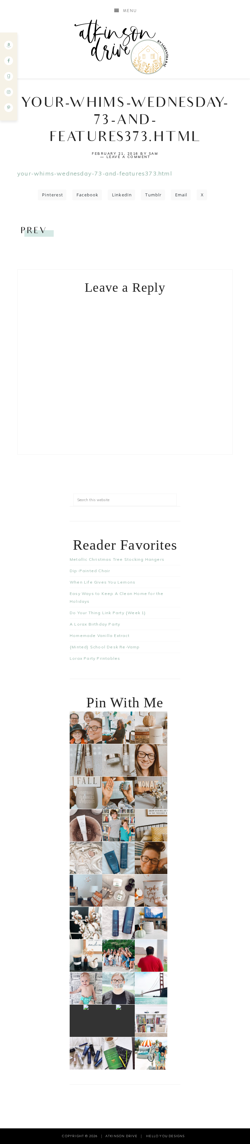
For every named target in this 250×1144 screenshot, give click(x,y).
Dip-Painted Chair (90, 570)
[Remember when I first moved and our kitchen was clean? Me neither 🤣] (86, 1021)
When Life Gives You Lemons (102, 582)
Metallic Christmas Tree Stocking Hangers (117, 559)
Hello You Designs (165, 1136)
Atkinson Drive (124, 46)
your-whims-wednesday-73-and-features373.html (94, 173)
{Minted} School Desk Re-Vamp (105, 646)
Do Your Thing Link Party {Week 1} (108, 612)
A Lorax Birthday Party (95, 624)
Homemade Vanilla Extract (100, 635)
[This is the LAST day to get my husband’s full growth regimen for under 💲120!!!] (118, 923)
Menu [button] (130, 11)
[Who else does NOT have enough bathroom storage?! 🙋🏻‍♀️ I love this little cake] (118, 1021)
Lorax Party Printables (95, 658)
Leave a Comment (128, 157)
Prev (34, 231)
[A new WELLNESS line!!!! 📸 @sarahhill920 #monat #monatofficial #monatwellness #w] (118, 793)
